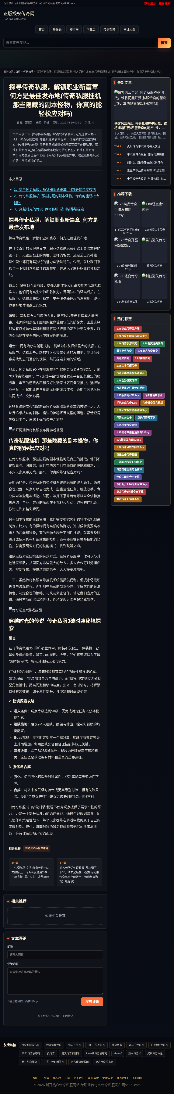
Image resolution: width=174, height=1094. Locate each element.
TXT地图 (136, 1078)
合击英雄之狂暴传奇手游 (130, 388)
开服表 (57, 29)
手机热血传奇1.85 (126, 402)
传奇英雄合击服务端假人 (130, 373)
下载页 (91, 29)
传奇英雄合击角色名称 (129, 469)
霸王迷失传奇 (124, 350)
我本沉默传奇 (54, 1045)
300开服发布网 (96, 1045)
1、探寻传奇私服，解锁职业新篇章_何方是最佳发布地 (55, 189)
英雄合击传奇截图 (126, 454)
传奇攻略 (109, 29)
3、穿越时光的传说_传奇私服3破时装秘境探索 (49, 209)
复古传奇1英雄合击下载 (129, 491)
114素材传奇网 (159, 1045)
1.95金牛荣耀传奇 (126, 365)
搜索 (164, 42)
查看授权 (165, 3)
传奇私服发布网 (30, 1045)
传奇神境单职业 (154, 395)
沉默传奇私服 (155, 1053)
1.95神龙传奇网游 (126, 425)
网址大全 (129, 29)
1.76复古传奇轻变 (148, 350)
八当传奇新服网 (80, 1062)
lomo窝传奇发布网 (96, 1053)
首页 (42, 29)
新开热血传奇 (29, 1062)
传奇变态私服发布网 (36, 848)
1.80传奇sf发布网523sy (130, 447)
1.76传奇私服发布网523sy (131, 336)
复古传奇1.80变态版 (127, 499)
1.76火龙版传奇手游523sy (131, 410)
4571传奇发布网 (31, 1053)
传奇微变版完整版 (153, 402)
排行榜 (74, 29)
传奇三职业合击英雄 (127, 477)
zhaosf (118, 1053)
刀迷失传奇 (122, 358)
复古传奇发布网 (104, 1062)
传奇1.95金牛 (124, 417)
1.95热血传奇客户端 (127, 328)
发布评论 (92, 1001)
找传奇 (51, 1053)
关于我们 (78, 1078)
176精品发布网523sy (128, 439)
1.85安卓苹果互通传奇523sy (132, 432)
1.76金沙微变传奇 (126, 380)
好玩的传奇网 (136, 1045)
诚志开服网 (74, 1045)
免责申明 (107, 1078)
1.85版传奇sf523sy (127, 395)
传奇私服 (117, 1045)
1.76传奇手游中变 (126, 343)
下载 (67, 1078)
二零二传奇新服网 (54, 1062)
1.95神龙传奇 (142, 358)
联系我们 (122, 1078)
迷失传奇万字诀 (146, 417)
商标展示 (150, 3)
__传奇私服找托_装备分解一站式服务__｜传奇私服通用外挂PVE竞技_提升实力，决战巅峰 (30, 872)
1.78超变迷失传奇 (153, 343)
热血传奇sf (134, 1053)
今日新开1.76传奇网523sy (131, 484)
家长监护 (93, 1078)
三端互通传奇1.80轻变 (129, 462)
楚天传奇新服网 (70, 1053)
